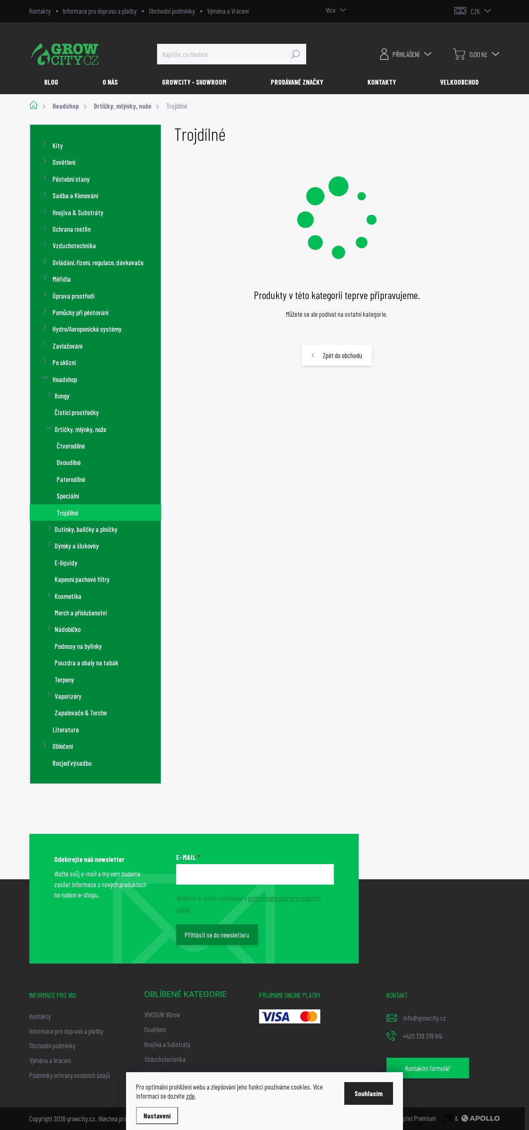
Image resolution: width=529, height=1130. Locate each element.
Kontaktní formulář (427, 1068)
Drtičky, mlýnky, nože (80, 429)
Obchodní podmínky (172, 11)
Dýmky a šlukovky (77, 545)
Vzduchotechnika (74, 245)
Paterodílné (71, 479)
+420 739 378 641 (422, 1036)
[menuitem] (54, 81)
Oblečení (62, 746)
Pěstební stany (71, 179)
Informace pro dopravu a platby (99, 11)
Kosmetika (68, 596)
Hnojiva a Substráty (167, 1044)
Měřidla (61, 279)
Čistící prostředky (77, 412)
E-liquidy (66, 562)
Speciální (68, 495)
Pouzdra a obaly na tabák (86, 662)
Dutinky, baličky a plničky (86, 529)
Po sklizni (64, 362)
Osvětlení (63, 162)
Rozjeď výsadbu (72, 763)
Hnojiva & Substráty (77, 212)
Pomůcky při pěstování (80, 312)
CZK (475, 11)
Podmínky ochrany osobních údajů (69, 1075)
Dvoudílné (69, 462)
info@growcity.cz (424, 1018)
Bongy (62, 396)
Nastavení (157, 1115)
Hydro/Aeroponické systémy (87, 329)
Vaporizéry (68, 696)
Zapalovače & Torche (81, 712)
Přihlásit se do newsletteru (217, 935)
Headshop (64, 379)
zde (190, 1096)
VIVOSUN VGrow (162, 1014)
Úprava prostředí (73, 296)
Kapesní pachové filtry (82, 579)
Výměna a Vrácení (228, 11)
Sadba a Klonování (75, 195)
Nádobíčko (68, 629)
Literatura (65, 729)
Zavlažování (67, 346)
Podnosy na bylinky (78, 646)
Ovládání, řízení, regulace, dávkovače (97, 262)
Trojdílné (67, 512)
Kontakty (39, 11)
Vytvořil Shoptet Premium (405, 1118)
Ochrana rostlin (71, 229)
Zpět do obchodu (342, 355)
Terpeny (64, 679)
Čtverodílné (71, 446)
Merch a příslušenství (81, 612)
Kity (57, 145)
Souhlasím (369, 1093)
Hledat (295, 54)
